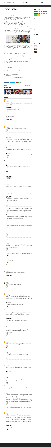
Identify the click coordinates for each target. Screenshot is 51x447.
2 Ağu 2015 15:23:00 (7, 148)
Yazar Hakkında (10, 2)
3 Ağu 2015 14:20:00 (7, 271)
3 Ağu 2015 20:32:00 (9, 177)
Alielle (6, 270)
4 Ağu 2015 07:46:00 (7, 294)
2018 (40, 22)
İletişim (7, 2)
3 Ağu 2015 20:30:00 (9, 153)
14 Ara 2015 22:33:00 (9, 371)
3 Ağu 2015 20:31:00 (9, 165)
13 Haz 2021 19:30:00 (9, 426)
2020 (40, 19)
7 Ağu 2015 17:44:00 (7, 342)
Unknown (7, 171)
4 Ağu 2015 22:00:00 (9, 302)
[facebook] (41, 2)
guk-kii (6, 412)
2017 (40, 23)
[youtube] (38, 13)
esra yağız (7, 282)
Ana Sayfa (5, 8)
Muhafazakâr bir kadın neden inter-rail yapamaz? (41, 48)
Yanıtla (6, 117)
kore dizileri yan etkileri (8, 8)
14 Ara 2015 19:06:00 (7, 365)
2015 (40, 25)
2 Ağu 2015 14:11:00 (7, 127)
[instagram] (43, 2)
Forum (13, 2)
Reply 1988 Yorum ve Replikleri (17, 94)
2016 (40, 24)
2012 (40, 29)
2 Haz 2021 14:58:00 (7, 413)
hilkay (6, 326)
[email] (42, 13)
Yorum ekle (7, 432)
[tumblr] (35, 13)
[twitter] (42, 2)
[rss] (38, 15)
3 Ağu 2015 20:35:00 (9, 197)
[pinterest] (42, 11)
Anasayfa (4, 2)
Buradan (5, 75)
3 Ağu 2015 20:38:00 (9, 214)
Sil (7, 117)
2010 (40, 31)
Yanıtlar (7, 106)
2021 (40, 18)
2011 (40, 30)
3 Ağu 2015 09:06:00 (7, 231)
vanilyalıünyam (7, 364)
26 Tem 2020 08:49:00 (7, 393)
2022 (40, 17)
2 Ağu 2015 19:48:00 (7, 184)
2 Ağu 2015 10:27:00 (7, 101)
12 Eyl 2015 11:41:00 (9, 353)
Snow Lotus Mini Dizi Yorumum (7, 94)
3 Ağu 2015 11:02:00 (7, 243)
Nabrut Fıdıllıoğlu (6, 11)
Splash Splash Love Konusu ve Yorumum (27, 94)
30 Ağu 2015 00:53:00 (9, 137)
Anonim (8, 136)
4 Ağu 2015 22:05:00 (9, 319)
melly (6, 100)
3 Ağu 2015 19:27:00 (7, 283)
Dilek (8, 257)
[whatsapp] (35, 15)
